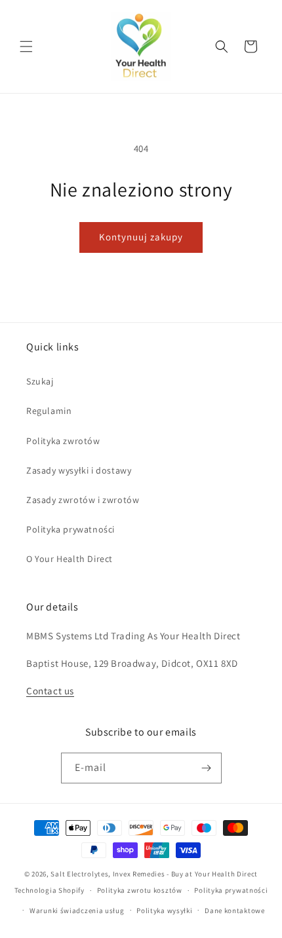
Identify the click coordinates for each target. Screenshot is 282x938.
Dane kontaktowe (235, 910)
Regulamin (48, 411)
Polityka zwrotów (63, 441)
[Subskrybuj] (206, 768)
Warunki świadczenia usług (77, 910)
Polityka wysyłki (164, 910)
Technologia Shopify (49, 890)
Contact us (50, 691)
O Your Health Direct (69, 559)
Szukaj (40, 381)
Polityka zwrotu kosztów (139, 890)
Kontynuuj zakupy (141, 237)
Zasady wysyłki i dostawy (78, 470)
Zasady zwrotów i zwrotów (82, 500)
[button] (26, 46)
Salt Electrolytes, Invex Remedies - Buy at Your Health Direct (154, 873)
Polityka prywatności (70, 529)
